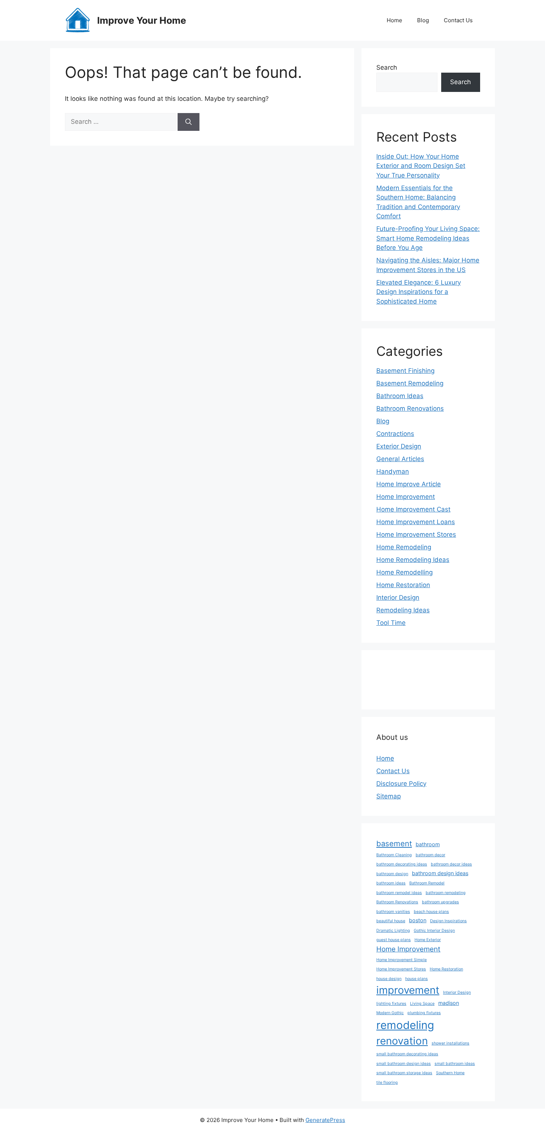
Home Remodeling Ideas (412, 559)
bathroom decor (430, 855)
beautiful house (390, 920)
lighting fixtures (391, 1003)
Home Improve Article (408, 484)
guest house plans (393, 939)
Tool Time (391, 622)
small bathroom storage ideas (404, 1072)
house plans (416, 978)
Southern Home (450, 1072)
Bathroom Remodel (427, 883)
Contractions (395, 433)
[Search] (188, 122)
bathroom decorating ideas (401, 864)
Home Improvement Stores (416, 534)
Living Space (422, 1003)
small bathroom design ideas (403, 1063)
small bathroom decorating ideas (407, 1054)
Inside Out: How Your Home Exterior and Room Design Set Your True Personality (420, 166)
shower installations (450, 1043)
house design (389, 978)
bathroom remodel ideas (399, 892)
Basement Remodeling (409, 383)
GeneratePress (325, 1119)
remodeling (405, 1025)
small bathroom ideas (455, 1063)
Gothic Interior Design (434, 930)
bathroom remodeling (446, 892)
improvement (407, 990)
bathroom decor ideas (451, 864)
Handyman (392, 471)
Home (394, 20)
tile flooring (387, 1082)
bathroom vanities (393, 911)
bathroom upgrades (440, 902)
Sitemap (388, 796)
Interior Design (397, 597)
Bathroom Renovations (410, 408)
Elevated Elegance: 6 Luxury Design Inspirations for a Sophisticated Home (418, 292)
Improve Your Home (141, 20)
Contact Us (458, 20)
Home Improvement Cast (413, 509)
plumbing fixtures (424, 1012)
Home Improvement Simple (401, 959)
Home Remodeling (403, 547)
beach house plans (431, 911)
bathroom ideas (391, 883)
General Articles (400, 459)
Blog (423, 20)
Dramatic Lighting (393, 930)
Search (386, 67)
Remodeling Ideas (403, 610)
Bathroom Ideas (399, 396)
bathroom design (392, 873)
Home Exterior (427, 939)
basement (394, 843)
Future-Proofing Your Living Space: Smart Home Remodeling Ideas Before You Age (428, 238)
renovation (402, 1041)
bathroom (428, 844)
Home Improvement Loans (415, 522)
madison (448, 1003)
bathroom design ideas (440, 873)
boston (417, 920)
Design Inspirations (448, 920)
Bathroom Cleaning (394, 855)
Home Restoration (403, 585)
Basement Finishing (405, 370)
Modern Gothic (390, 1012)
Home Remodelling (404, 572)
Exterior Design (398, 446)
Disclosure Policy (401, 783)
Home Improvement (405, 496)
